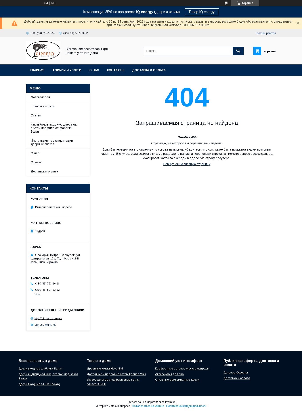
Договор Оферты (236, 372)
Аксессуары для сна (169, 374)
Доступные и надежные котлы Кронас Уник (116, 374)
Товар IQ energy (201, 12)
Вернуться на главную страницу (186, 164)
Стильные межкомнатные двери (177, 379)
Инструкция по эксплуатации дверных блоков (52, 142)
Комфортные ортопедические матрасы (182, 368)
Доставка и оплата (149, 70)
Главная (37, 70)
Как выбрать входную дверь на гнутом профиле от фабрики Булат (53, 128)
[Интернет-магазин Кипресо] (43, 58)
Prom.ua (170, 402)
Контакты (115, 70)
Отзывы (36, 162)
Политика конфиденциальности (186, 406)
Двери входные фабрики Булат (40, 368)
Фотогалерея (40, 97)
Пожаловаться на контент (148, 406)
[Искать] (238, 51)
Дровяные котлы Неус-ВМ (105, 368)
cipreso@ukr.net (45, 324)
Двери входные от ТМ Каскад (39, 384)
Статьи (36, 115)
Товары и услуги (66, 70)
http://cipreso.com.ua (48, 318)
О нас (94, 70)
